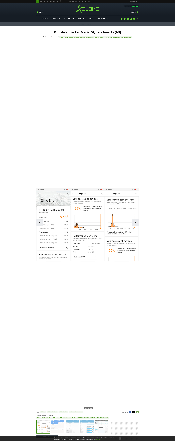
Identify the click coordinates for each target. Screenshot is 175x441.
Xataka (87, 9)
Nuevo (133, 12)
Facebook (130, 412)
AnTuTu (43, 412)
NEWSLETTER (103, 19)
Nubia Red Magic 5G (76, 412)
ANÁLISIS (45, 19)
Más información (101, 439)
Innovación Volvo (91, 24)
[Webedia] (134, 1)
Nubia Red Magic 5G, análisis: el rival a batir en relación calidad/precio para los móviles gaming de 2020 (95, 37)
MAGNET (92, 19)
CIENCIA (71, 19)
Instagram (131, 19)
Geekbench (63, 412)
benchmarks (52, 412)
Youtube (134, 19)
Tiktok (125, 19)
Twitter (137, 19)
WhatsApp (121, 19)
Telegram (128, 19)
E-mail (137, 412)
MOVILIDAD (81, 19)
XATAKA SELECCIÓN (58, 19)
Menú (41, 12)
